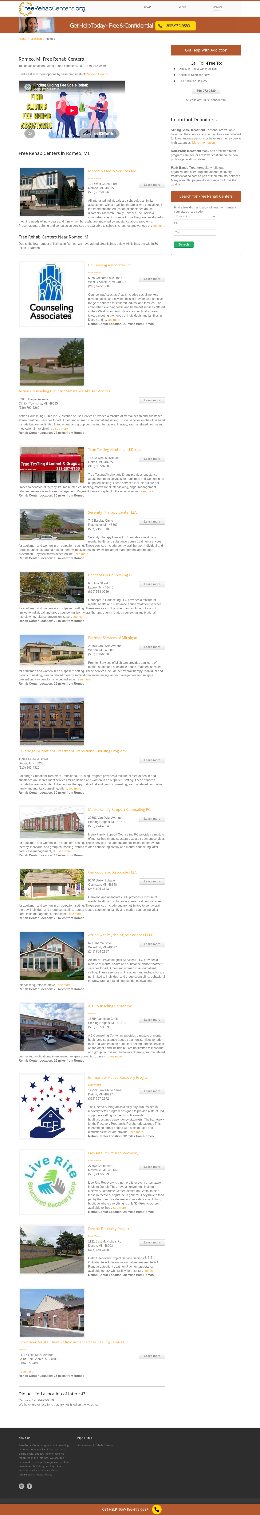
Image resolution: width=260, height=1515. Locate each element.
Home (22, 38)
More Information (203, 142)
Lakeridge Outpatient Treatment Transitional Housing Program (72, 751)
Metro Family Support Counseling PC (119, 809)
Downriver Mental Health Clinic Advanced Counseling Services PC (74, 1342)
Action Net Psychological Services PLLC (120, 935)
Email (90, 178)
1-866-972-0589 (95, 65)
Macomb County (97, 74)
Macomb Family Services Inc (112, 171)
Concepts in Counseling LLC (111, 575)
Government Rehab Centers (95, 1445)
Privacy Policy (44, 1474)
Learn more (152, 184)
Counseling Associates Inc (110, 265)
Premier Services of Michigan (112, 638)
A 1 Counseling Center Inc (110, 1006)
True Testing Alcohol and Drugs (114, 449)
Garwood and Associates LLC (112, 872)
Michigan (36, 38)
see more (159, 225)
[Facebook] (29, 1486)
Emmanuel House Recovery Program (119, 1077)
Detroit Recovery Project (108, 1229)
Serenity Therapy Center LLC (112, 512)
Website (97, 178)
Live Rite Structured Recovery (113, 1153)
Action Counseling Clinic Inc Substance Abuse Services (64, 391)
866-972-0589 (206, 90)
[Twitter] (22, 1486)
